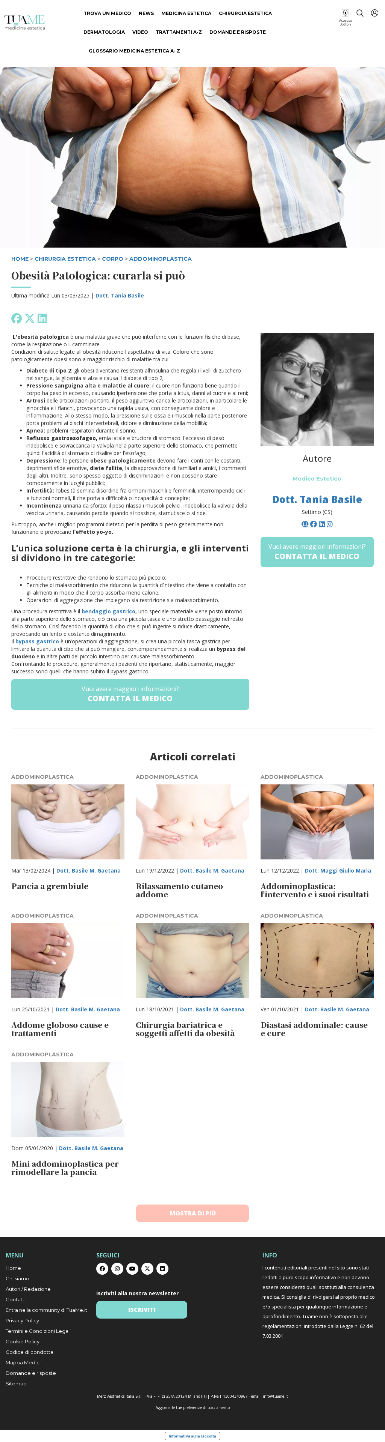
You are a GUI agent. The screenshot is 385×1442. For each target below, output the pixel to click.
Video (140, 32)
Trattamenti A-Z (179, 32)
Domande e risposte (237, 32)
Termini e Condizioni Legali (38, 1331)
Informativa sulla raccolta (192, 1436)
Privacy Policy (22, 1320)
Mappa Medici (23, 1362)
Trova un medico (107, 13)
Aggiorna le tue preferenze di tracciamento (193, 1407)
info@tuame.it (275, 1396)
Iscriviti (142, 1309)
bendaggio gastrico (108, 611)
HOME (20, 258)
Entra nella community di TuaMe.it (46, 1310)
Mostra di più (193, 1213)
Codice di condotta (29, 1352)
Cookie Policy (22, 1341)
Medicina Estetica (186, 13)
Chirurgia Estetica (245, 13)
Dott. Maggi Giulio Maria (338, 870)
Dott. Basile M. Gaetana (88, 870)
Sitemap (16, 1383)
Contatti (16, 1299)
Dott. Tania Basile (119, 295)
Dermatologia (104, 32)
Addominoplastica (160, 258)
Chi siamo (17, 1278)
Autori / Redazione (28, 1289)
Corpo (112, 258)
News (146, 13)
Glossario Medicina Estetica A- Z (134, 51)
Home (13, 1268)
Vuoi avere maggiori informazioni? (130, 694)
